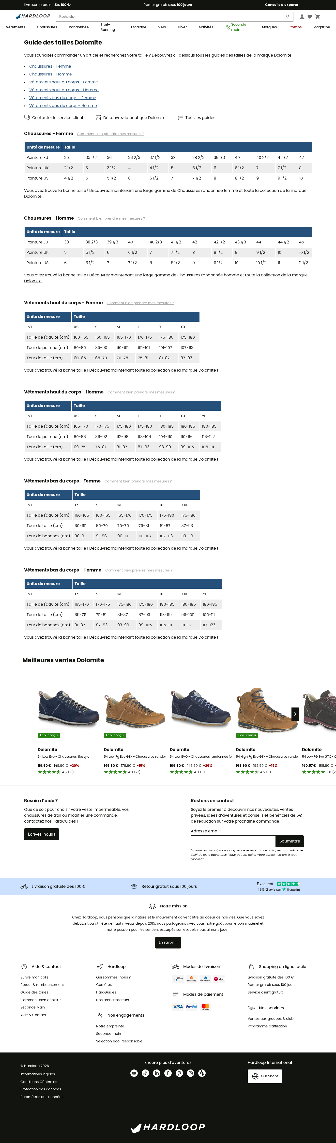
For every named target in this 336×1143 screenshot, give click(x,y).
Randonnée (79, 27)
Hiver (182, 27)
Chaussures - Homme (50, 74)
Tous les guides (200, 118)
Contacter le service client (57, 118)
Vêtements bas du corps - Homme (63, 106)
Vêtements (15, 27)
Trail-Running (108, 27)
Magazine (321, 27)
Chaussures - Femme (50, 66)
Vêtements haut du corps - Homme (64, 90)
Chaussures (47, 27)
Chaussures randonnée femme (207, 191)
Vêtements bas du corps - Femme (62, 98)
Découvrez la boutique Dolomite (134, 118)
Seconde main (238, 27)
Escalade (138, 27)
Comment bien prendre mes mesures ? (110, 134)
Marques (269, 27)
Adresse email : (206, 831)
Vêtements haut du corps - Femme (63, 82)
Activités (206, 27)
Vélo (162, 27)
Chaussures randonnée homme (208, 275)
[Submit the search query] (288, 17)
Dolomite (33, 196)
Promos (295, 27)
